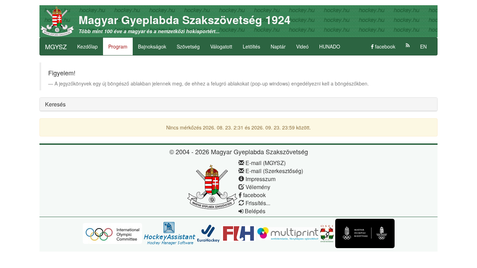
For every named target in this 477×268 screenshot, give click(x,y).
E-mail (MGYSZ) (265, 163)
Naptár (278, 46)
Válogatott (221, 46)
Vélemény (257, 187)
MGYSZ (56, 46)
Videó (302, 46)
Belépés (254, 211)
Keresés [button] (55, 104)
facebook (384, 46)
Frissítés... (257, 203)
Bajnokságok (152, 46)
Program (117, 46)
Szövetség (188, 46)
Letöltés (251, 46)
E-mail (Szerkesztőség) (273, 171)
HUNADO (329, 46)
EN (423, 46)
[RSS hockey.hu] (408, 45)
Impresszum (260, 179)
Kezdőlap (87, 46)
